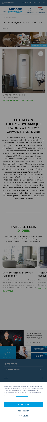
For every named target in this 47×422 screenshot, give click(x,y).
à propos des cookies (22, 396)
